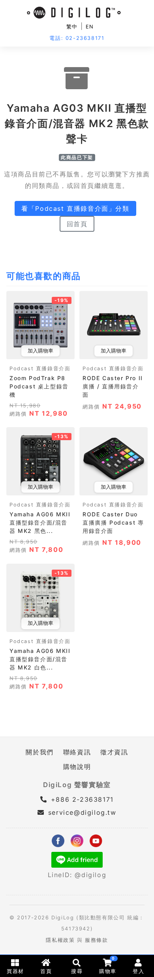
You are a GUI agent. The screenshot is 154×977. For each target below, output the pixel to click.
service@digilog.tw (82, 812)
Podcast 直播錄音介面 (39, 368)
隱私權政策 (60, 940)
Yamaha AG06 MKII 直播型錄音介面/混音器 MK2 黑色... (40, 522)
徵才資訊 (114, 752)
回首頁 (77, 224)
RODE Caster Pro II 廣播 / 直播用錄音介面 (113, 386)
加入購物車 (40, 351)
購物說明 (77, 767)
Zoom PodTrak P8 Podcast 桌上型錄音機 (39, 386)
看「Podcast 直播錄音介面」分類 (75, 208)
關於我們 (39, 752)
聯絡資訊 (77, 752)
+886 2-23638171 (81, 799)
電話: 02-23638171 (76, 38)
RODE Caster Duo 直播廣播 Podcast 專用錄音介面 (113, 522)
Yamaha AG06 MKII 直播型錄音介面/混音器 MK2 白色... (40, 659)
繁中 (72, 27)
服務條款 (96, 940)
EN (90, 27)
